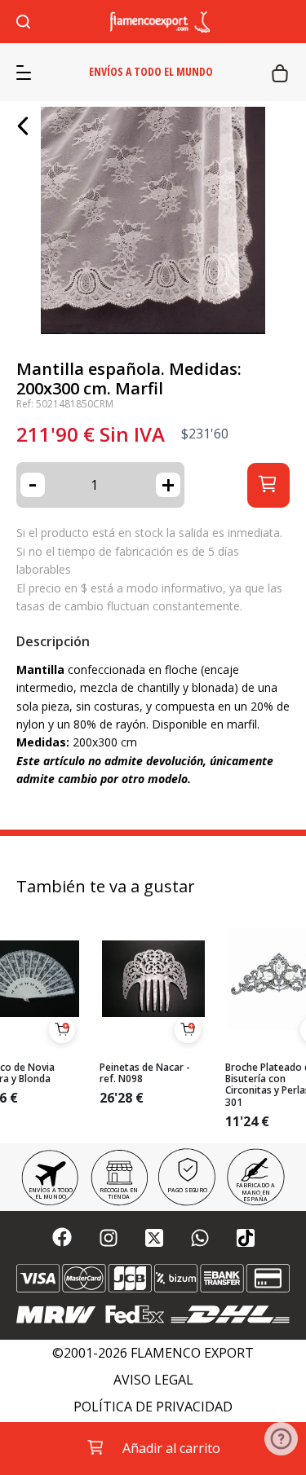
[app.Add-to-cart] (62, 1030)
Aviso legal (153, 1380)
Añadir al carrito (171, 1448)
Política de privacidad (153, 1407)
